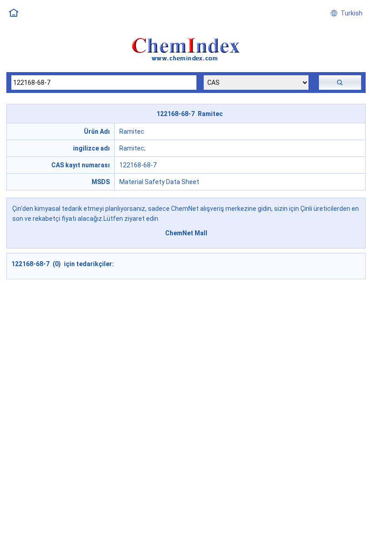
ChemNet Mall (186, 233)
